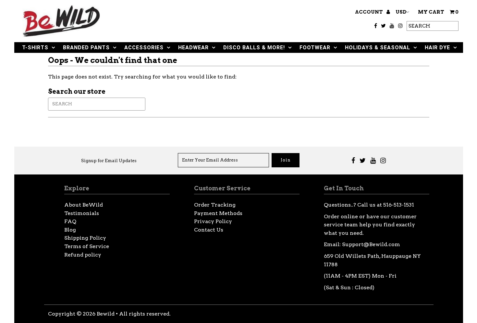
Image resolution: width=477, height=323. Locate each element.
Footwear (315, 47)
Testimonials (81, 213)
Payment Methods (218, 213)
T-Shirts (35, 47)
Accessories (144, 47)
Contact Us (208, 230)
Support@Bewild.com (371, 244)
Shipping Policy (85, 238)
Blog (70, 230)
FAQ (70, 221)
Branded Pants (86, 47)
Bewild (106, 314)
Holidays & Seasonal (377, 47)
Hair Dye (437, 47)
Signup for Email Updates (109, 160)
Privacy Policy (213, 221)
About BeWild (83, 205)
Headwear (193, 47)
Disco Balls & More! (254, 47)
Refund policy (82, 255)
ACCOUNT (369, 12)
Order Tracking (215, 205)
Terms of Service (86, 246)
